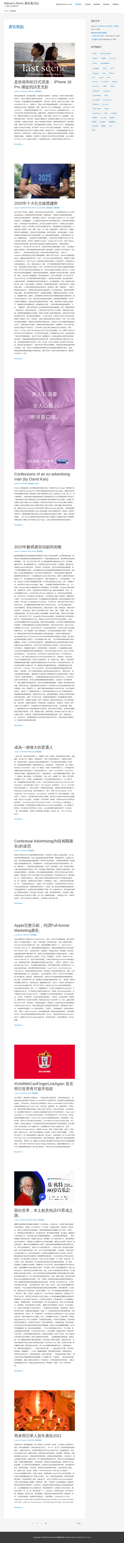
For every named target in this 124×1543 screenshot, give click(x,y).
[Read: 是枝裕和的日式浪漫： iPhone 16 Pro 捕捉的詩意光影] (44, 60)
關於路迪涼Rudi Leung (64, 4)
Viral (29, 1093)
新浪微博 (102, 122)
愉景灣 (94, 122)
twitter (107, 108)
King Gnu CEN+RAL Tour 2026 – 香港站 (105, 26)
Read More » (18, 144)
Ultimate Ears (96, 113)
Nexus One (95, 86)
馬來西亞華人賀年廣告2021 (38, 1436)
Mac (108, 77)
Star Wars (105, 104)
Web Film (31, 91)
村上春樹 (95, 126)
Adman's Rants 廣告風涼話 (21, 3)
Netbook (114, 81)
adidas (95, 53)
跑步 (93, 130)
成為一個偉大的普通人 (33, 747)
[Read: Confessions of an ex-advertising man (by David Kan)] (44, 423)
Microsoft (95, 81)
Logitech (101, 77)
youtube (114, 113)
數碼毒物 (97, 4)
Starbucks (96, 104)
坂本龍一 (113, 118)
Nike (104, 86)
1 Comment (18, 935)
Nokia (112, 86)
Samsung (96, 91)
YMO (106, 113)
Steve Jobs (97, 109)
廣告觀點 (78, 4)
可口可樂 (103, 118)
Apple (103, 58)
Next (80, 1523)
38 (46, 1523)
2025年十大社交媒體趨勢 (36, 203)
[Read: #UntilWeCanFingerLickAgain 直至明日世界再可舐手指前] (44, 1061)
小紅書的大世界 (96, 39)
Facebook (105, 63)
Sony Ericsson (107, 100)
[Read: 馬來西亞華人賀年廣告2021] (44, 1410)
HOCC (105, 68)
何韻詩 (95, 118)
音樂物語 (115, 4)
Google (96, 68)
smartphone (106, 91)
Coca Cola (112, 58)
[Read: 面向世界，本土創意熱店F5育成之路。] (44, 1188)
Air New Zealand (105, 53)
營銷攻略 (106, 4)
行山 (110, 126)
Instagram (96, 73)
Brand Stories (32, 1220)
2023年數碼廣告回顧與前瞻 (38, 547)
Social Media (41, 208)
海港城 (103, 126)
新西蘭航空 (112, 122)
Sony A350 (96, 100)
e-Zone (94, 63)
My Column (32, 208)
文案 (36, 483)
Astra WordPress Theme (82, 1537)
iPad (103, 73)
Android (95, 58)
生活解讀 (87, 4)
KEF (93, 77)
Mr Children (105, 81)
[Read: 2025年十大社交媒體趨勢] (44, 181)
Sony (106, 95)
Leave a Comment (20, 91)
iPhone (111, 73)
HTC (112, 68)
